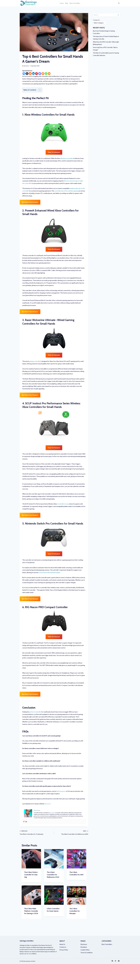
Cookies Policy (85, 950)
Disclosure (84, 944)
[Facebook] (23, 73)
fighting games (61, 791)
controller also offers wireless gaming (66, 191)
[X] (27, 73)
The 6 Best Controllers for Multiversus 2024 (74, 832)
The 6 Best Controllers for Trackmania (31, 832)
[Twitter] (115, 960)
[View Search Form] (118, 3)
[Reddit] (30, 73)
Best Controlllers (75, 3)
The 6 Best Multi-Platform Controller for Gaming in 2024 (31, 911)
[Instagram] (118, 960)
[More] (49, 73)
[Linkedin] (33, 73)
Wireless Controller (66, 158)
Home (62, 3)
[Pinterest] (36, 73)
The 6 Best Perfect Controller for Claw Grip (31, 874)
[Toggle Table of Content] (39, 90)
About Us (62, 944)
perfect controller (35, 712)
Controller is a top (63, 504)
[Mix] (42, 73)
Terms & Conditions (87, 952)
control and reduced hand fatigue (49, 572)
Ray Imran (26, 65)
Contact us (62, 947)
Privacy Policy (63, 950)
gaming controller (34, 361)
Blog (66, 3)
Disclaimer (84, 947)
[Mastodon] (39, 73)
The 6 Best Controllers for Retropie (74, 911)
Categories (96, 20)
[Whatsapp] (46, 73)
